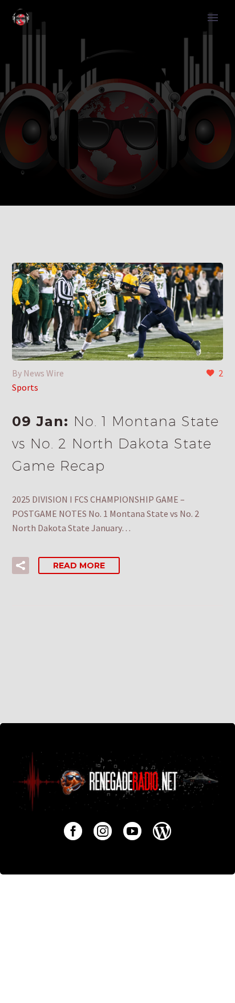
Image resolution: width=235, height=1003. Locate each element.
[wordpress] (162, 831)
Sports (25, 387)
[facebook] (73, 831)
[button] (20, 565)
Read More (79, 565)
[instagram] (103, 831)
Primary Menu (212, 17)
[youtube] (132, 831)
